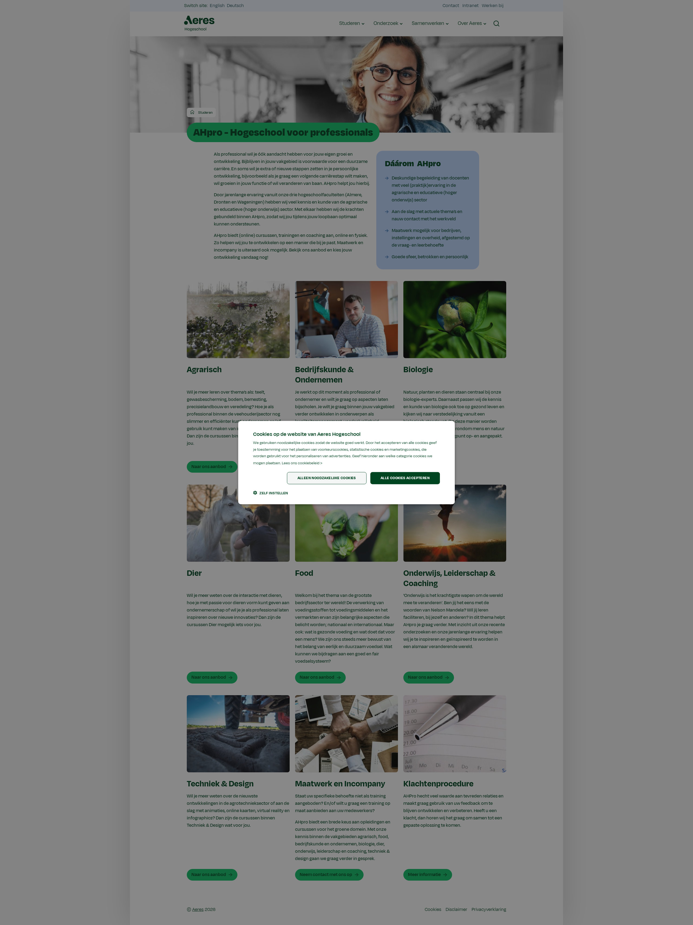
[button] (270, 493)
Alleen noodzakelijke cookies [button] (327, 478)
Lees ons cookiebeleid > (302, 463)
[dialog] (346, 462)
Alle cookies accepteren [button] (405, 478)
